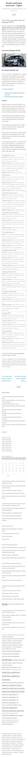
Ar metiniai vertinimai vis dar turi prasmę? (11, 590)
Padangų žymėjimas (6, 402)
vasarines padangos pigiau (8, 364)
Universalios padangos (7, 750)
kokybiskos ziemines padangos (10, 645)
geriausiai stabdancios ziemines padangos (13, 638)
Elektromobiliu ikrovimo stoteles (9, 743)
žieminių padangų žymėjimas (9, 722)
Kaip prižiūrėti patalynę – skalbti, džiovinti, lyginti (13, 599)
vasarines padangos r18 (10, 700)
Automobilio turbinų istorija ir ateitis (10, 404)
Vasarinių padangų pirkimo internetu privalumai (13, 493)
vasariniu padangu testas (20, 364)
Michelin (20, 645)
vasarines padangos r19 (10, 702)
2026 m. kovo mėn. (6, 437)
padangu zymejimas (17, 663)
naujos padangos (16, 646)
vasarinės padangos (19, 353)
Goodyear (4, 640)
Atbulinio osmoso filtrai (7, 526)
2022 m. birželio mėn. (7, 445)
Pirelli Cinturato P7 (7, 669)
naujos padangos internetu (9, 648)
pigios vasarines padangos (10, 667)
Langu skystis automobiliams (16, 741)
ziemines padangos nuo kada (12, 715)
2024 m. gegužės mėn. (7, 441)
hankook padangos (17, 640)
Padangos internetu (21, 739)
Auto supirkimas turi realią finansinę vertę (11, 563)
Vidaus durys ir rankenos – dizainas (10, 593)
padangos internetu (19, 660)
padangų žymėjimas (7, 665)
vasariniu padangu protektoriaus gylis (12, 705)
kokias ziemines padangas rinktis (11, 643)
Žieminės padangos (6, 737)
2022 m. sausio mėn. (6, 448)
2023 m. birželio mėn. (7, 443)
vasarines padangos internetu (11, 677)
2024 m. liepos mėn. (6, 439)
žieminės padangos (7, 724)
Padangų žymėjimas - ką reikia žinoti (10, 555)
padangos (9, 361)
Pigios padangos (5, 741)
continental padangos (7, 636)
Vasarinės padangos (17, 735)
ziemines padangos (9, 707)
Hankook (9, 640)
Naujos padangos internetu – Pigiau (14, 4)
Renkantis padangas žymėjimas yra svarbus (12, 490)
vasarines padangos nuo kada (18, 362)
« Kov (8, 475)
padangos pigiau (7, 663)
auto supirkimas (21, 634)
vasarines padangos (16, 361)
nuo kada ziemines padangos (10, 656)
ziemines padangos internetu (13, 710)
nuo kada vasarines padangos (11, 654)
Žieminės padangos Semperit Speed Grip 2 (10, 720)
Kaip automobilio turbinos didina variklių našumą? (13, 557)
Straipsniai (10, 359)
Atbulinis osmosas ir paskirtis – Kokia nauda (12, 580)
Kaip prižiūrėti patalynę (7, 536)
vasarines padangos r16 (10, 694)
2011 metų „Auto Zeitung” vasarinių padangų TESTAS (7, 378)
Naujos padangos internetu (11, 733)
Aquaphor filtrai (5, 539)
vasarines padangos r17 (10, 697)
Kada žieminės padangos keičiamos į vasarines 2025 (14, 547)
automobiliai (4, 634)
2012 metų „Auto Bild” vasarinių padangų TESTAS (20, 378)
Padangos (13, 739)
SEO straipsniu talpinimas (18, 750)
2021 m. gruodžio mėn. (7, 450)
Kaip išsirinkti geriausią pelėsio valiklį (10, 533)
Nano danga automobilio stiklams (10, 544)
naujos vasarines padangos (11, 651)
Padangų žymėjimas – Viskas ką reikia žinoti (12, 513)
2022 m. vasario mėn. (7, 447)
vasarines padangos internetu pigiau (13, 682)
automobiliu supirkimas (12, 634)
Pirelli (19, 667)
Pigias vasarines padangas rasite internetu (11, 515)
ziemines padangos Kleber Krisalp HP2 (9, 713)
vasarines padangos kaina (12, 685)
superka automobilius (16, 669)
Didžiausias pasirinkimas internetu (14, 96)
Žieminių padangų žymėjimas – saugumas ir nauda (13, 400)
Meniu (14, 14)
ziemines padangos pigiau (9, 718)
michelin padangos (7, 646)
